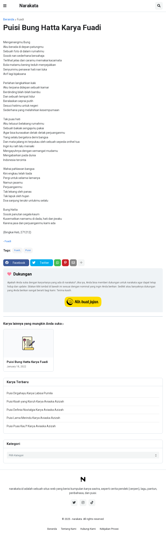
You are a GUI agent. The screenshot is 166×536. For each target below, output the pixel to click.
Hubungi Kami (88, 529)
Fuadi (20, 19)
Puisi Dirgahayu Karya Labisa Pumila (30, 393)
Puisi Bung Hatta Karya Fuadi (27, 362)
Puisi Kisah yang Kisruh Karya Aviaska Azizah (35, 401)
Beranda (8, 19)
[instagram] (83, 502)
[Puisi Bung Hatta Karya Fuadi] (28, 343)
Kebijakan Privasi (109, 529)
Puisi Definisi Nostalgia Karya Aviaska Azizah (35, 409)
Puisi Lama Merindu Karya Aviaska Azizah (33, 417)
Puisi (28, 250)
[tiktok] (91, 502)
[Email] (73, 262)
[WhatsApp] (57, 262)
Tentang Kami (68, 529)
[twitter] (74, 502)
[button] (5, 5)
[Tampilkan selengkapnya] (81, 262)
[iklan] (83, 316)
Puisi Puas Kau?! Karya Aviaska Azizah (31, 426)
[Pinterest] (65, 262)
